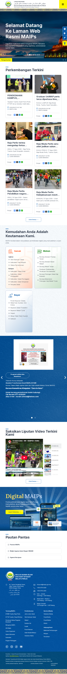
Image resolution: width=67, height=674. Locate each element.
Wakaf (26, 620)
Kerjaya (46, 633)
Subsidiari (8, 637)
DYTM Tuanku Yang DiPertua (14, 617)
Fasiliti (26, 626)
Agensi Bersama (10, 634)
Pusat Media (47, 620)
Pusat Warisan (29, 629)
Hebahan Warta (29, 635)
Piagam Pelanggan (11, 640)
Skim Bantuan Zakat (30, 617)
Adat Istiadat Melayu (30, 632)
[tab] (52, 446)
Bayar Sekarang (12, 47)
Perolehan (47, 636)
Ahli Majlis (8, 628)
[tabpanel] (24, 457)
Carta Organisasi (10, 631)
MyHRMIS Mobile (14, 656)
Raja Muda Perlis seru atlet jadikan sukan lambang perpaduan (47, 146)
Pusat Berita (47, 617)
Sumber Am (28, 623)
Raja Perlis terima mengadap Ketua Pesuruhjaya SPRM (17, 145)
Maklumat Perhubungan (50, 630)
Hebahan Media (48, 614)
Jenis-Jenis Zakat (30, 614)
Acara (45, 623)
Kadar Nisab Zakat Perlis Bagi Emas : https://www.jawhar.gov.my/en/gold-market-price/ (37, 60)
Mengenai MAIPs (10, 625)
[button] (64, 43)
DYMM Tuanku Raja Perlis (13, 614)
